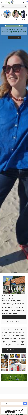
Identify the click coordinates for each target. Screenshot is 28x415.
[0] (26, 2)
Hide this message (10, 412)
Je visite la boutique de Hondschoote (14, 317)
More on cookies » (19, 412)
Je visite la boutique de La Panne (14, 321)
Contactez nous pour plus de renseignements (14, 350)
